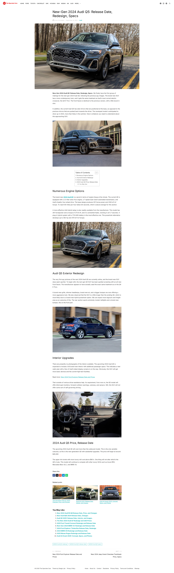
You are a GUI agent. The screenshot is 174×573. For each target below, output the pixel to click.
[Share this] (54, 475)
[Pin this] (60, 475)
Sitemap (136, 568)
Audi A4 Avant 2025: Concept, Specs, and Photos (109, 502)
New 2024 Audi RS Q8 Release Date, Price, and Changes (77, 513)
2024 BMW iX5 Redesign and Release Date (72, 531)
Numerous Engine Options (85, 175)
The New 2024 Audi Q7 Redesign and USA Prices (74, 521)
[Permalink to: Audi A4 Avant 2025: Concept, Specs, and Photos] (110, 492)
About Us (92, 568)
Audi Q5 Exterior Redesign (85, 177)
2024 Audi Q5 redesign (60, 544)
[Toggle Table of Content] (96, 172)
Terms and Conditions (126, 568)
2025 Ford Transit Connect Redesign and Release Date (76, 523)
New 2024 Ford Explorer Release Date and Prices (78, 377)
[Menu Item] (161, 3)
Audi (71, 3)
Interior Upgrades (82, 180)
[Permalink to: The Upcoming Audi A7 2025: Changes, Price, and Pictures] (63, 492)
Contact (99, 568)
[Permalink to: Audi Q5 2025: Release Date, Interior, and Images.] (87, 492)
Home (22, 3)
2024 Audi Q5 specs (95, 544)
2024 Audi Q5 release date (78, 544)
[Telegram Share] (63, 475)
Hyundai (52, 3)
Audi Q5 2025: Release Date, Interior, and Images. (84, 502)
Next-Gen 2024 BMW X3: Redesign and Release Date (76, 526)
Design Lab (62, 568)
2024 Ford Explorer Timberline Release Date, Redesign (76, 528)
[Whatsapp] (66, 475)
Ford (27, 3)
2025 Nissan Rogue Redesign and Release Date (74, 533)
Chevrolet (40, 3)
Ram (58, 3)
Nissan (63, 3)
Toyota (32, 3)
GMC (47, 3)
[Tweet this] (57, 475)
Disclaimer (106, 568)
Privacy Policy (114, 568)
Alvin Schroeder (59, 20)
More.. (77, 3)
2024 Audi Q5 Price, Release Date (87, 182)
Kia (68, 3)
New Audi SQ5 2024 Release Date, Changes (72, 516)
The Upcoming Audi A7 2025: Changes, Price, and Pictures (61, 501)
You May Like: (83, 184)
